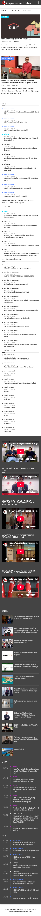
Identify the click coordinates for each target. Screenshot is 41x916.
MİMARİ (15, 766)
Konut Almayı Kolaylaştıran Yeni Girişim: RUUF (16, 39)
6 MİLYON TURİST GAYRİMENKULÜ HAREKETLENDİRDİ (19, 276)
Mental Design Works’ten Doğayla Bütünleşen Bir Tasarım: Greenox (23, 780)
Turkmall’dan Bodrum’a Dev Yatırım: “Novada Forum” (18, 367)
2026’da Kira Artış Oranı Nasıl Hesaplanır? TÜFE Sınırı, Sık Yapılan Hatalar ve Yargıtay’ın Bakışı (24, 715)
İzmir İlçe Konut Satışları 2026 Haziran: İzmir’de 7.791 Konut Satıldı (25, 866)
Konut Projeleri (9, 371)
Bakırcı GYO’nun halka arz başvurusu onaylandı (17, 268)
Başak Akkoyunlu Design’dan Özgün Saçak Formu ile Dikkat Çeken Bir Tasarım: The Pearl (26, 771)
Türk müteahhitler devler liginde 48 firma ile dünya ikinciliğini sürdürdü (26, 617)
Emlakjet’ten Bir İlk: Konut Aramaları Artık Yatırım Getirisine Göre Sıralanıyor (26, 666)
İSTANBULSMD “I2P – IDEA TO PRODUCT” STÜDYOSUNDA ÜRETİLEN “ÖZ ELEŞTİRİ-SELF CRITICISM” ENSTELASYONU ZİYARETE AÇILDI (26, 819)
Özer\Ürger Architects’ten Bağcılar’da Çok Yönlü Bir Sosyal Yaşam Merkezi (26, 809)
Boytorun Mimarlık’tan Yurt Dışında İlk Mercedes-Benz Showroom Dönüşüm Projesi (24, 789)
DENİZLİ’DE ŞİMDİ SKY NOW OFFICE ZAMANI (16, 359)
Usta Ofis (6, 391)
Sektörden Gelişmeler (11, 264)
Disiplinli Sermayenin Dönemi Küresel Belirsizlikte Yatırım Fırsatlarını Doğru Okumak (25, 691)
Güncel (4, 17)
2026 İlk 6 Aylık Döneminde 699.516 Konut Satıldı (17, 188)
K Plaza (6, 415)
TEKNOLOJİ (7, 144)
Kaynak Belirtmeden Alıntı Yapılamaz (20, 911)
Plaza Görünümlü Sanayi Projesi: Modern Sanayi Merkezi (20, 383)
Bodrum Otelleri (19, 749)
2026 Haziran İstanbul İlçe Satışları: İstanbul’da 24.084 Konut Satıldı (24, 883)
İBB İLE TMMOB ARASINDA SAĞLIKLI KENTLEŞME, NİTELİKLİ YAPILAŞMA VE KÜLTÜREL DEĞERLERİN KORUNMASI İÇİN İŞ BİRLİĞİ (26, 631)
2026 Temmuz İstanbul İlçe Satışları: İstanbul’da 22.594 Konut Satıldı (24, 843)
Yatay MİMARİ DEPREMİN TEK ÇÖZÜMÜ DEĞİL (17, 318)
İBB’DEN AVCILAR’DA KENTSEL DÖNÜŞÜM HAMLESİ (23, 642)
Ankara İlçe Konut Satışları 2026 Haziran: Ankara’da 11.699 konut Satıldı (25, 875)
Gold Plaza (7, 399)
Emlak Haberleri (7, 58)
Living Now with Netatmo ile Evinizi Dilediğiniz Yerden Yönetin (21, 245)
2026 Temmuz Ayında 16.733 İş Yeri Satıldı (15, 122)
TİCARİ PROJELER (9, 355)
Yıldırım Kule (7, 431)
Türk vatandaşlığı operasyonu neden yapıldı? (16, 326)
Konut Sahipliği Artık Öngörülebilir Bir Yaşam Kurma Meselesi (21, 310)
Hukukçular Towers (9, 407)
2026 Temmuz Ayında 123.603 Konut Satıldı (16, 130)
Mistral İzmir (7, 375)
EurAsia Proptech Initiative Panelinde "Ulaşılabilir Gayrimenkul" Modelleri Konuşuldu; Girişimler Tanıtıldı (19, 81)
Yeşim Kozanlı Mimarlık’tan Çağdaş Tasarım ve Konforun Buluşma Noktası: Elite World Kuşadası (24, 800)
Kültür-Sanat (17, 814)
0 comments (15, 41)
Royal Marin (7, 423)
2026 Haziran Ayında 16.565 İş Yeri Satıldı (15, 196)
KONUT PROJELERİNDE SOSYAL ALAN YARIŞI (16, 292)
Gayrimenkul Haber (13, 909)
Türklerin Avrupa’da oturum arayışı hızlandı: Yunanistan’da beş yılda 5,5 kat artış (26, 739)
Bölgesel (7, 154)
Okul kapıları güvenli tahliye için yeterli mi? (16, 284)
